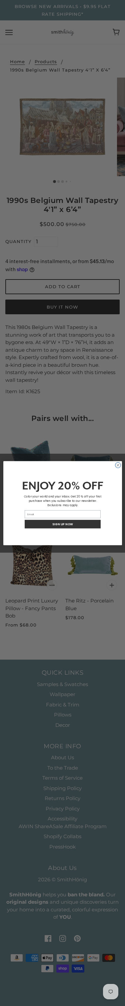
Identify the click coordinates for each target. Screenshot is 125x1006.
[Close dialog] (118, 465)
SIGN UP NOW (62, 524)
